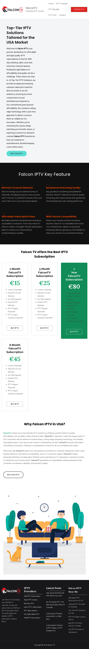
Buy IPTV (15, 328)
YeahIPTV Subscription (32, 618)
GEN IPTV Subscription (32, 596)
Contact (62, 15)
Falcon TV (51, 645)
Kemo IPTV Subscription (33, 607)
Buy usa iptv (17, 153)
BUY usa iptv (13, 474)
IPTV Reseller (53, 9)
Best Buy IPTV (29, 603)
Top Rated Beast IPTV (31, 614)
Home (51, 4)
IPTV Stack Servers (30, 611)
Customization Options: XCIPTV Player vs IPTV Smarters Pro (54, 628)
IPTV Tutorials (62, 4)
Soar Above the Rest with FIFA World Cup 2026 (55, 594)
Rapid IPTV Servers (31, 600)
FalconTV (31, 8)
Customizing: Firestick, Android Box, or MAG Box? (54, 616)
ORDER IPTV (79, 9)
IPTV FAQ (52, 15)
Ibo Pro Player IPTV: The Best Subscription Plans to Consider (55, 604)
